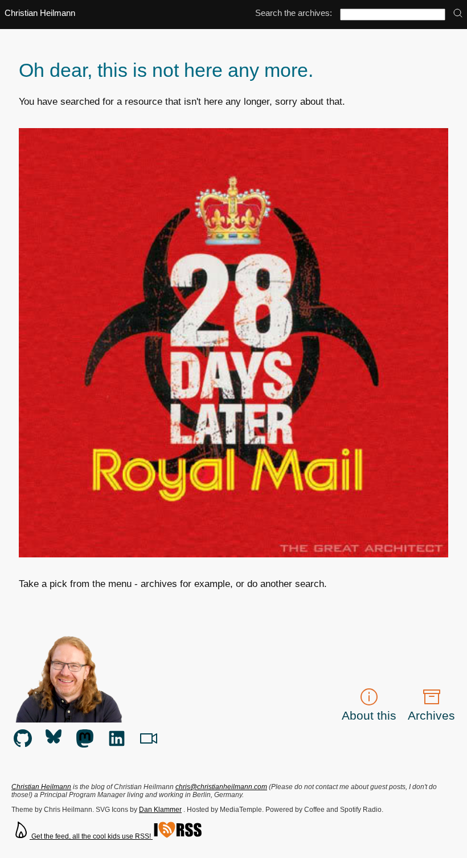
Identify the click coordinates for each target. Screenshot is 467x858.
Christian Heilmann (40, 13)
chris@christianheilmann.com (221, 787)
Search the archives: (293, 13)
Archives (431, 715)
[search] (457, 14)
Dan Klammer (160, 810)
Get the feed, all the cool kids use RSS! (91, 836)
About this (369, 715)
